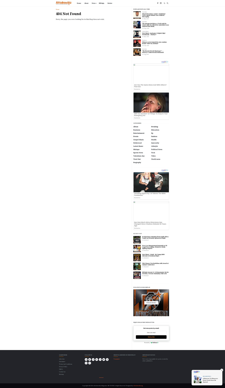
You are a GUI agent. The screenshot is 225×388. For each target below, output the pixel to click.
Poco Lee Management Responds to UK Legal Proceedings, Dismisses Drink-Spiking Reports (154, 247)
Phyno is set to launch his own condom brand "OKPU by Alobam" (154, 42)
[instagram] (160, 3)
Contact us (62, 372)
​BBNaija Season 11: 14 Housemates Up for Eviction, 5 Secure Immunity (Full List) (155, 273)
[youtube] (96, 359)
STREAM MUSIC (151, 303)
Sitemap (61, 374)
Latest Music (145, 31)
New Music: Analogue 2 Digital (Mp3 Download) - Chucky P (153, 34)
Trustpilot (117, 359)
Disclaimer (62, 361)
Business (144, 40)
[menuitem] (79, 3)
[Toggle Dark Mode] (164, 3)
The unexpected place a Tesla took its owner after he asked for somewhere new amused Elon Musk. (155, 25)
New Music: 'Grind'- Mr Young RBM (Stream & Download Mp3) (153, 255)
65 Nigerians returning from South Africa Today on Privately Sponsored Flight (155, 237)
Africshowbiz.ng (138, 385)
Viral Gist (144, 12)
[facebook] (157, 3)
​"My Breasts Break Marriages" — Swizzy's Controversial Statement (153, 51)
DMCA (61, 369)
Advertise (62, 359)
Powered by (147, 342)
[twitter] (103, 359)
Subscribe (151, 337)
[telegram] (86, 359)
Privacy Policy (63, 366)
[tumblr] (89, 359)
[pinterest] (93, 359)
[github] (86, 363)
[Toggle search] (167, 3)
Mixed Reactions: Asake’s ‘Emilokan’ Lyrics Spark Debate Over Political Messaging (154, 15)
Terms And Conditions (65, 364)
